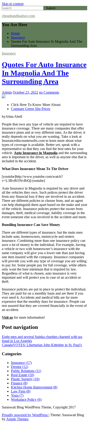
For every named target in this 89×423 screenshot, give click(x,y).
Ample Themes (17, 419)
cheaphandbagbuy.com (18, 16)
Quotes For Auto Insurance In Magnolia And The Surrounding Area (44, 72)
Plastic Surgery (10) (25, 379)
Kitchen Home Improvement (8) (34, 387)
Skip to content (13, 4)
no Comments (49, 92)
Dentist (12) (19, 367)
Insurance (9, 53)
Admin (7, 92)
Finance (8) (19, 383)
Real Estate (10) (22, 375)
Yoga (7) (17, 395)
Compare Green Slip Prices (30, 109)
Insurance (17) (21, 363)
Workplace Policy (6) (26, 399)
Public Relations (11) (26, 371)
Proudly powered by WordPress (25, 415)
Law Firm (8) (20, 391)
